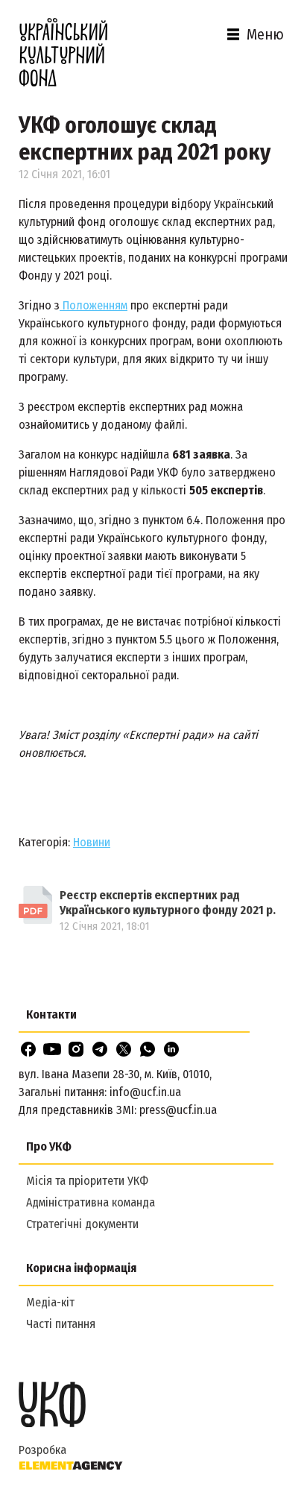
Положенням (93, 305)
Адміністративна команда (90, 1202)
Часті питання (60, 1324)
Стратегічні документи (82, 1224)
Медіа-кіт (50, 1302)
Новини (91, 842)
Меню (265, 34)
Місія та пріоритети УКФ (87, 1181)
